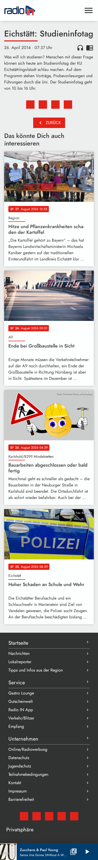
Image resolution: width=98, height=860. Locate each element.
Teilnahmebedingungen (28, 774)
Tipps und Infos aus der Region (35, 670)
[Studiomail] (24, 816)
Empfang (16, 726)
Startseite (18, 643)
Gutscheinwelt (20, 701)
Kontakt (14, 783)
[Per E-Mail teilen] (68, 104)
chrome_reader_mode (89, 47)
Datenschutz (18, 758)
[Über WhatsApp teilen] (55, 104)
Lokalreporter (19, 662)
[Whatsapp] (61, 816)
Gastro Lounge (21, 693)
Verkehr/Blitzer (21, 718)
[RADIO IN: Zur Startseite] (42, 10)
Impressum (17, 791)
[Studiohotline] (74, 816)
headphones (80, 47)
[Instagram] (49, 816)
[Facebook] (36, 816)
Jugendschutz (19, 766)
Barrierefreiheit (21, 799)
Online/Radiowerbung (27, 749)
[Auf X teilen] (43, 104)
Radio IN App (20, 710)
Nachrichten (19, 653)
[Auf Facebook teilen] (30, 104)
